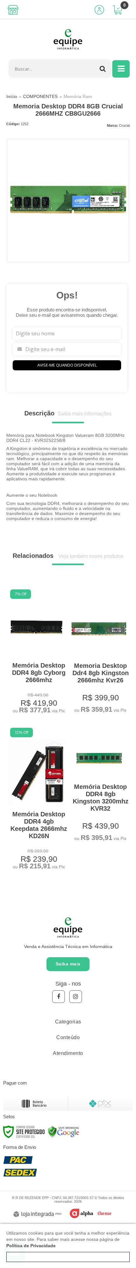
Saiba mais (68, 963)
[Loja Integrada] (37, 1214)
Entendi (68, 1257)
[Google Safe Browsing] (63, 1131)
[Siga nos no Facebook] (58, 996)
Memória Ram (78, 96)
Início (11, 96)
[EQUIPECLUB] (68, 39)
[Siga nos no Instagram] (75, 996)
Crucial (124, 125)
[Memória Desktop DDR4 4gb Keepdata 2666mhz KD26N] (37, 800)
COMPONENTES (40, 96)
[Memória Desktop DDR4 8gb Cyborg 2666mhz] (37, 652)
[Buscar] (103, 68)
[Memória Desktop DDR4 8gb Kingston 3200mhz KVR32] (99, 785)
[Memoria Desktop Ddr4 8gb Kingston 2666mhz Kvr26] (99, 652)
